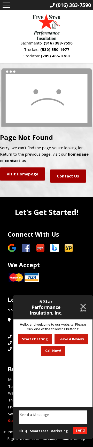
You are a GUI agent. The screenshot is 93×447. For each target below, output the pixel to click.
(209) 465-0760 (55, 55)
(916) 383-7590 (58, 43)
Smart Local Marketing (49, 431)
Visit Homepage (22, 173)
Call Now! (53, 350)
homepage (78, 154)
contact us (15, 160)
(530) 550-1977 (54, 49)
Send (80, 430)
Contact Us (68, 175)
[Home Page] (46, 27)
